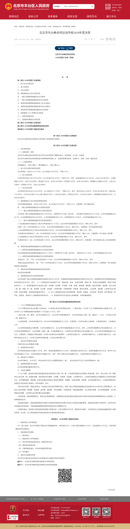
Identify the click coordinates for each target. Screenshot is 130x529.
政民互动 (92, 16)
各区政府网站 (82, 499)
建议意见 (26, 515)
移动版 (114, 10)
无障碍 (120, 7)
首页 (15, 26)
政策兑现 (72, 16)
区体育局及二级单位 (69, 26)
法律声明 (41, 515)
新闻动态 (14, 16)
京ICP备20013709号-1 (89, 526)
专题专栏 (21, 26)
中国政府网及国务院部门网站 (15, 499)
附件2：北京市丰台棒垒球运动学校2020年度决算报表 (38, 465)
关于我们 (26, 510)
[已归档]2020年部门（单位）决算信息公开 (48, 26)
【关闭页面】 (111, 490)
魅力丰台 (111, 16)
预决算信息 (29, 26)
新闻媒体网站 (104, 499)
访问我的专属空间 (117, 5)
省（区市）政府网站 (37, 499)
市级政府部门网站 (59, 499)
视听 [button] (71, 48)
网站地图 (41, 510)
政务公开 (33, 16)
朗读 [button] (62, 48)
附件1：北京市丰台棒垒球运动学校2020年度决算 (36, 461)
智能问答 (114, 7)
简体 (118, 10)
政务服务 (53, 16)
